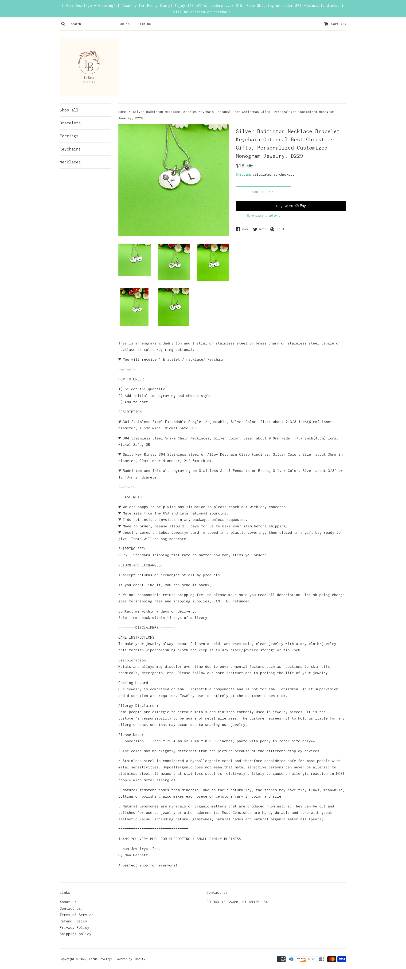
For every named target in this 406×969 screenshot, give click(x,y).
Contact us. (71, 908)
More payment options (263, 215)
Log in (124, 24)
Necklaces (70, 162)
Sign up (144, 24)
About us (68, 902)
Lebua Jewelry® (100, 959)
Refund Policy (73, 921)
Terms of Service (77, 915)
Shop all (69, 110)
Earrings (69, 136)
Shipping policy (75, 934)
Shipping (243, 174)
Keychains (70, 149)
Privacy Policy (74, 927)
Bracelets (70, 123)
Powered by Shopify (130, 959)
